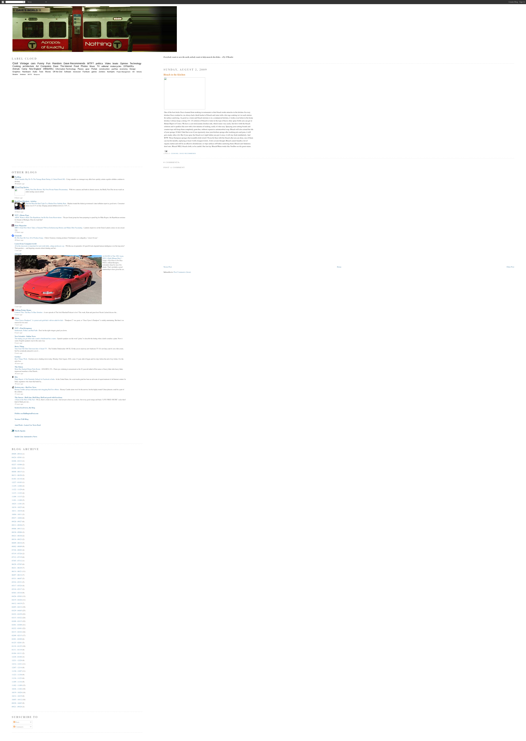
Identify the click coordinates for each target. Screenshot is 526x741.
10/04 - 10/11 (17, 514)
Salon (17, 318)
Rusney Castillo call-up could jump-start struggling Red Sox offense (37, 389)
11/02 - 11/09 (17, 685)
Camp (24, 69)
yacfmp (115, 69)
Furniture (86, 72)
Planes (81, 69)
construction (104, 69)
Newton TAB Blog (21, 419)
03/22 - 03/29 (17, 614)
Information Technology (65, 69)
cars (33, 63)
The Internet (66, 66)
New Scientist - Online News (25, 336)
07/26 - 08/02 (17, 550)
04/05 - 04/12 (17, 607)
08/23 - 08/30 (17, 535)
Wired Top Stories (22, 187)
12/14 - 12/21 (17, 664)
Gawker (18, 356)
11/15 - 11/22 (17, 493)
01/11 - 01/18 (17, 649)
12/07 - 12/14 (17, 667)
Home (339, 267)
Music (92, 66)
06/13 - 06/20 (17, 475)
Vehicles (139, 72)
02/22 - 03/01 (17, 628)
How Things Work (21, 359)
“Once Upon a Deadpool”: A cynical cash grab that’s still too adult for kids (39, 320)
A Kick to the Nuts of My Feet (25, 399)
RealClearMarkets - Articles (25, 201)
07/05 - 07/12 (17, 560)
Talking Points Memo (23, 310)
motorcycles (115, 66)
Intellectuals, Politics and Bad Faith (26, 330)
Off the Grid (57, 72)
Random (57, 63)
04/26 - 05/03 (17, 596)
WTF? (90, 63)
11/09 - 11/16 (17, 681)
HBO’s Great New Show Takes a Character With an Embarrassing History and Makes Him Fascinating (49, 228)
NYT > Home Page (22, 215)
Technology (135, 63)
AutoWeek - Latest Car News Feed (28, 425)
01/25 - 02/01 (17, 642)
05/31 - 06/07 (17, 578)
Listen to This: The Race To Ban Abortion (29, 312)
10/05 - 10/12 (17, 699)
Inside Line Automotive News (26, 436)
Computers (46, 66)
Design (133, 69)
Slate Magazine (21, 225)
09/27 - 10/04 (17, 518)
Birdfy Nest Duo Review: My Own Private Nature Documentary (47, 189)
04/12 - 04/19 (17, 603)
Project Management (123, 72)
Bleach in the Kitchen (174, 74)
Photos (84, 66)
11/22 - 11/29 (17, 489)
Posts (17, 722)
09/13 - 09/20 (17, 525)
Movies (48, 72)
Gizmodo (18, 235)
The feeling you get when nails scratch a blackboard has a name (35, 338)
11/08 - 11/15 (17, 496)
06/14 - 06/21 (17, 571)
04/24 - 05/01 (17, 457)
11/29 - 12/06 (17, 486)
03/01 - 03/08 (17, 624)
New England (35, 69)
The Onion (19, 366)
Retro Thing (19, 346)
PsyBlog (18, 177)
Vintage (24, 63)
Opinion (124, 63)
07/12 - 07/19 (17, 557)
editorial (105, 66)
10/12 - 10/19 (17, 696)
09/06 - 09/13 (17, 528)
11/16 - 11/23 (17, 678)
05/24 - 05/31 (17, 582)
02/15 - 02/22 (17, 632)
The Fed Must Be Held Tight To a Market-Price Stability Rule (46, 203)
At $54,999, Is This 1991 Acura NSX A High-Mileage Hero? (112, 257)
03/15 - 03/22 (17, 617)
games (94, 72)
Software (67, 72)
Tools (41, 72)
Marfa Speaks (20, 430)
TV (98, 66)
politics (99, 63)
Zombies (102, 72)
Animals (16, 69)
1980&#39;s (48, 69)
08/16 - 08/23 (17, 539)
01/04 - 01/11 (17, 653)
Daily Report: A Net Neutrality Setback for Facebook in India (35, 379)
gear (87, 69)
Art (37, 66)
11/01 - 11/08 (17, 500)
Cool (15, 63)
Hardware (26, 72)
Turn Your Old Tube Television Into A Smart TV (31, 348)
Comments (19, 727)
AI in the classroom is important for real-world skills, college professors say (40, 246)
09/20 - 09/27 (17, 521)
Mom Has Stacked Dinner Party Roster (28, 369)
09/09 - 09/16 (17, 454)
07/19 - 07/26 (17, 553)
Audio (35, 72)
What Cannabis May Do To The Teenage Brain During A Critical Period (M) (40, 179)
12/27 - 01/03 (17, 482)
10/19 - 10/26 (17, 692)
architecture (28, 66)
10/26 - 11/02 (17, 689)
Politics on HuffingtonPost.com (26, 413)
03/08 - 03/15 (17, 621)
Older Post (510, 267)
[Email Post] (166, 151)
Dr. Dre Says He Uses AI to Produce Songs (29, 238)
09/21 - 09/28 (17, 706)
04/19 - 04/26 (17, 600)
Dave (55, 66)
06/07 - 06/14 (17, 575)
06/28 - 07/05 (17, 564)
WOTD (30, 74)
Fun (48, 63)
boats (115, 63)
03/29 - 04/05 (17, 610)
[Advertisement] (184, 246)
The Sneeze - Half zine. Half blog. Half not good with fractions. (38, 397)
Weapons (37, 74)
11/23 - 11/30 (17, 674)
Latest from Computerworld (25, 243)
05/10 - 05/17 (17, 589)
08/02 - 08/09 (17, 546)
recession (77, 72)
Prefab (94, 69)
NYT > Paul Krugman (23, 328)
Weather (15, 74)
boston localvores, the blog (25, 407)
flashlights (111, 72)
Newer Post (168, 267)
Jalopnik (18, 253)
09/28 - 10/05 (17, 703)
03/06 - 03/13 (17, 461)
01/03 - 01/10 (17, 478)
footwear (23, 74)
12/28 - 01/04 (17, 657)
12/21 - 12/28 (17, 660)
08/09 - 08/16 (17, 543)
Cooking (174, 153)
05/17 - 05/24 (17, 585)
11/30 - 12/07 (17, 671)
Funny (40, 63)
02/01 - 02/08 (17, 639)
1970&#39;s (128, 66)
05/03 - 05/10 (17, 592)
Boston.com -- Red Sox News (25, 387)
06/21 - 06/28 (17, 568)
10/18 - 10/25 (17, 507)
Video (108, 63)
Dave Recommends (188, 153)
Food (76, 66)
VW (133, 72)
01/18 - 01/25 (17, 646)
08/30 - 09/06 (17, 532)
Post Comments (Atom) (182, 272)
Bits (16, 377)
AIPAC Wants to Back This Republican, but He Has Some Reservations (38, 217)
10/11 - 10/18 (17, 511)
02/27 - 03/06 (17, 464)
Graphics (16, 72)
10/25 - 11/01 (17, 503)
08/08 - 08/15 (17, 471)
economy (124, 69)
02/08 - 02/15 (17, 635)
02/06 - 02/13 (17, 468)
